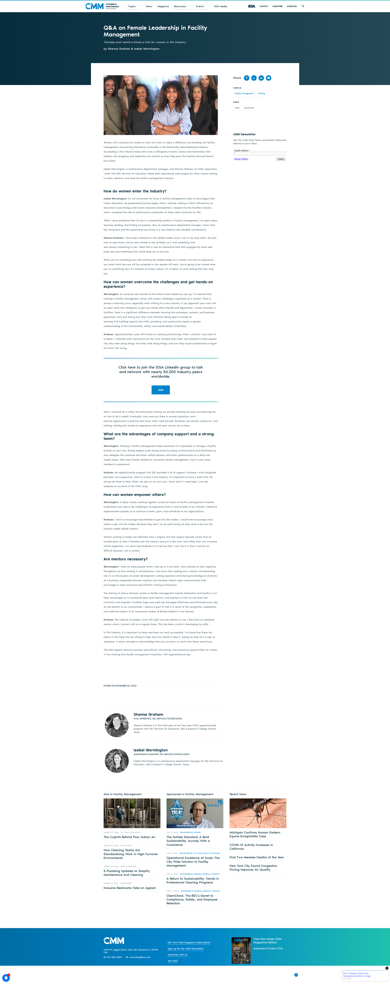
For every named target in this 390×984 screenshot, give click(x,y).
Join (160, 390)
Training (261, 93)
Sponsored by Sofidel (190, 832)
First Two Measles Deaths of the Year (257, 857)
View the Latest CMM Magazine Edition (268, 940)
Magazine (163, 6)
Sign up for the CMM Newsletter (186, 948)
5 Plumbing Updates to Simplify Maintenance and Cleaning (127, 873)
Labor (237, 108)
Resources (180, 6)
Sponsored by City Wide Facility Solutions (200, 853)
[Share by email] (268, 78)
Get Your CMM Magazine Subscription (189, 942)
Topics (132, 6)
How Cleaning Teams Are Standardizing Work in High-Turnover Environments (131, 854)
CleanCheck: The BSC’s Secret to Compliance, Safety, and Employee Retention (192, 899)
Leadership (249, 108)
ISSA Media (220, 6)
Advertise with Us (177, 954)
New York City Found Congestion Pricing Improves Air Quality (253, 867)
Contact (264, 6)
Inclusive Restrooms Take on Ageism (130, 888)
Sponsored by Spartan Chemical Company (200, 874)
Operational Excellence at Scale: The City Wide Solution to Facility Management (193, 861)
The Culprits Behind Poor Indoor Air (129, 837)
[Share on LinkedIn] (261, 78)
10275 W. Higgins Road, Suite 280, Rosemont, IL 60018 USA (131, 951)
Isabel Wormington (151, 750)
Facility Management (244, 93)
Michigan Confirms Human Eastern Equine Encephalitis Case (255, 834)
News (149, 6)
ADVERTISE (292, 6)
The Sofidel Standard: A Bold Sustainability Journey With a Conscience (188, 840)
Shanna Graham (148, 714)
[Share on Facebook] (246, 78)
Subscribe (278, 6)
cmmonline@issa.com (140, 957)
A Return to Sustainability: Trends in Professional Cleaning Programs (193, 880)
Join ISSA (173, 960)
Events (200, 6)
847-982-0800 (114, 957)
